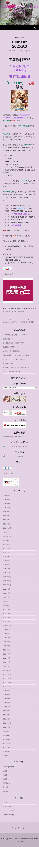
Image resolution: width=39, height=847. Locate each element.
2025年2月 (6, 569)
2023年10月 (7, 634)
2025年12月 (7, 528)
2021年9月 (6, 735)
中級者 (5, 775)
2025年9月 (6, 540)
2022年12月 (7, 674)
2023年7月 (6, 646)
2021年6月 (6, 747)
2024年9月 (6, 589)
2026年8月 (6, 495)
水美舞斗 (20, 311)
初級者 (5, 779)
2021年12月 (7, 723)
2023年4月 (6, 658)
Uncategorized (8, 767)
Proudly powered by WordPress (13, 839)
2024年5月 (6, 605)
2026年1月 (6, 524)
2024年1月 (6, 621)
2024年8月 (6, 593)
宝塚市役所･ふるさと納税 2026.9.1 (14, 343)
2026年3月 (6, 516)
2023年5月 (6, 654)
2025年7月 (6, 548)
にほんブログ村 (8, 274)
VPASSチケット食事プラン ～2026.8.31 (16, 367)
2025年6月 (6, 552)
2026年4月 (6, 512)
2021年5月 (6, 751)
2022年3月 (6, 711)
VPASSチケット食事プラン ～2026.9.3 (15, 335)
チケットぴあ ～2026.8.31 (11, 371)
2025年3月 (6, 565)
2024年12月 (7, 577)
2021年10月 (7, 731)
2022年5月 (6, 703)
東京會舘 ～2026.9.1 (9, 363)
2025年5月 (6, 556)
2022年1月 (6, 719)
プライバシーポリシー (20, 828)
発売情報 (20, 37)
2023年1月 (6, 670)
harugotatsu (27, 51)
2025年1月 (6, 573)
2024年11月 (7, 581)
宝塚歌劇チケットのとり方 (19, 8)
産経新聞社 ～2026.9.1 (10, 339)
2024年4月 (6, 609)
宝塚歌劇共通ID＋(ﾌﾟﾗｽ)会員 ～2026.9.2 (16, 355)
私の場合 (6, 791)
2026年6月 (6, 504)
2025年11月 (7, 532)
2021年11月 (7, 727)
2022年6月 (6, 699)
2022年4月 (6, 707)
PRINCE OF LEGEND (24, 308)
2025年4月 (6, 560)
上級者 (5, 771)
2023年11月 (7, 630)
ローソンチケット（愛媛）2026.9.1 (14, 359)
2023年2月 (6, 666)
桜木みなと (13, 311)
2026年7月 (6, 500)
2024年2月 (6, 617)
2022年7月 (6, 695)
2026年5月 (6, 508)
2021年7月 (6, 743)
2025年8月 (6, 544)
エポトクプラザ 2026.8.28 (11, 351)
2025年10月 (7, 536)
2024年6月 (6, 601)
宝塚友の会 (6, 783)
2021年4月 (6, 755)
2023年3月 (6, 662)
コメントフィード (8, 811)
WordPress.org (8, 815)
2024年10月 (7, 585)
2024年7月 (6, 597)
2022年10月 (7, 682)
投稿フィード (7, 806)
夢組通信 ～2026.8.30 (10, 347)
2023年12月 (7, 625)
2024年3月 (6, 613)
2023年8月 (6, 642)
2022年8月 (6, 691)
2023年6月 (6, 650)
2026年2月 (6, 520)
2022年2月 (6, 715)
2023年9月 (6, 638)
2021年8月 (6, 739)
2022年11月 (7, 678)
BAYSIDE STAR (10, 308)
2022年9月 (6, 686)
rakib (20, 842)
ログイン (6, 802)
